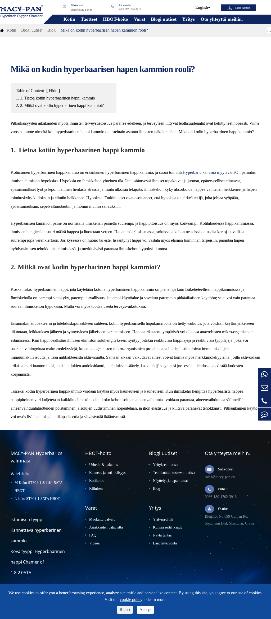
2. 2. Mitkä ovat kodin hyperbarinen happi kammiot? (60, 105)
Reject (125, 609)
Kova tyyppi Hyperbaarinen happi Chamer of (38, 556)
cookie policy (131, 599)
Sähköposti (226, 469)
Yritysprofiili (163, 519)
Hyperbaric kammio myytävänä (209, 172)
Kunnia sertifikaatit (167, 527)
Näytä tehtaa (162, 535)
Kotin (69, 19)
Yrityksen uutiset (165, 465)
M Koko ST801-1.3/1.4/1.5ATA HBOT (38, 487)
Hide (53, 90)
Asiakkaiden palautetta (106, 527)
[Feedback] (264, 414)
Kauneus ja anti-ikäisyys (107, 473)
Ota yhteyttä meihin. (222, 19)
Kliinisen (96, 489)
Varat (139, 19)
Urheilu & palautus (103, 465)
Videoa (94, 543)
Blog (51, 30)
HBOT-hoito (115, 19)
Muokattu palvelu (102, 519)
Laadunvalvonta (165, 543)
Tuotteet (89, 19)
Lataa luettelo (242, 8)
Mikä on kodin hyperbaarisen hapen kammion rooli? (104, 30)
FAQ (92, 535)
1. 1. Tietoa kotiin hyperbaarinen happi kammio (55, 98)
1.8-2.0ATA (21, 572)
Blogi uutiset (164, 19)
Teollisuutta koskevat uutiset (174, 473)
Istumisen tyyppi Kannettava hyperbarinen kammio (36, 530)
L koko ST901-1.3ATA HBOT (37, 499)
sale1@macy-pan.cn (82, 9)
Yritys (188, 19)
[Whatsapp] (264, 374)
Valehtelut (21, 474)
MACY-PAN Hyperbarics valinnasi (36, 457)
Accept (145, 609)
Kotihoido (96, 481)
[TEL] (264, 400)
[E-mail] (264, 387)
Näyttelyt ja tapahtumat (170, 481)
